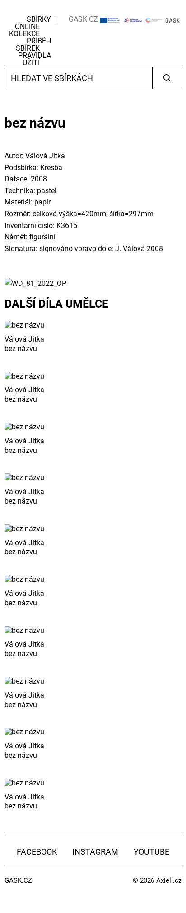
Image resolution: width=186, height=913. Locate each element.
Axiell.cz (168, 880)
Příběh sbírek (33, 44)
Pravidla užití (34, 59)
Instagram (95, 851)
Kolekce (24, 33)
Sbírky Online (33, 23)
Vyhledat (166, 78)
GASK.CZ (83, 19)
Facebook (37, 851)
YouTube (151, 851)
